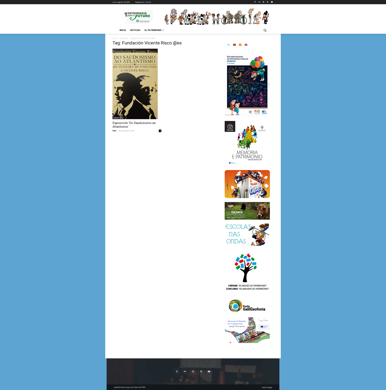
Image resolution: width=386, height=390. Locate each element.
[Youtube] (272, 2)
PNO (114, 131)
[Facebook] (255, 2)
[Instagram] (263, 2)
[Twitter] (267, 2)
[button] (265, 30)
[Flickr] (259, 2)
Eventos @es (118, 118)
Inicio (114, 38)
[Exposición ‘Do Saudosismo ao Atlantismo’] (136, 84)
